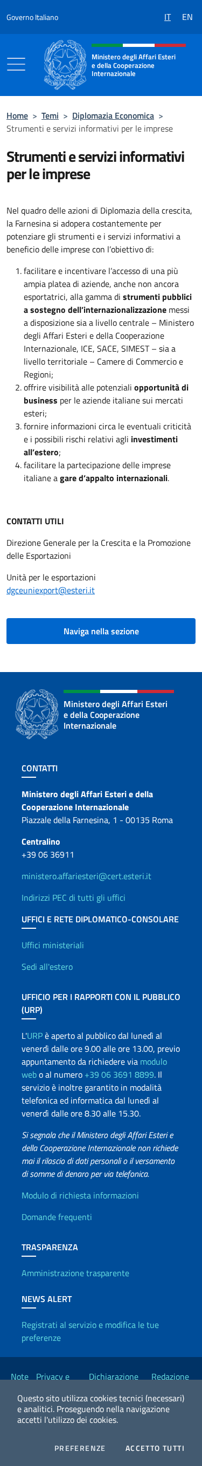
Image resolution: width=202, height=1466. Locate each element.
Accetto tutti (155, 1448)
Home (17, 115)
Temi (50, 115)
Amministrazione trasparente (75, 1272)
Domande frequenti (57, 1216)
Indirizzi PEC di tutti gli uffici (74, 897)
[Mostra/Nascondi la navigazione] (16, 64)
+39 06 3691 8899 (119, 1074)
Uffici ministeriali (53, 944)
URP (35, 1035)
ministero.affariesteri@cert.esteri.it (86, 875)
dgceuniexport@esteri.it (50, 590)
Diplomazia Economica (113, 115)
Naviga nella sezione (101, 631)
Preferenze (80, 1448)
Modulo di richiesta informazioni (80, 1195)
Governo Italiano (32, 17)
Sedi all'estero (47, 966)
